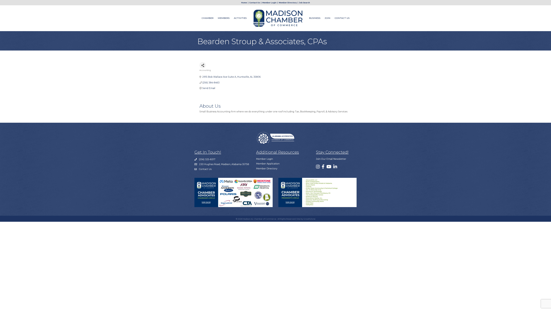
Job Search (304, 3)
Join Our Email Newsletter (331, 159)
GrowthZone (309, 219)
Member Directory (288, 3)
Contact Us (254, 3)
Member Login (269, 3)
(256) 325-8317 (207, 159)
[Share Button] (202, 65)
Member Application (268, 163)
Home (244, 3)
